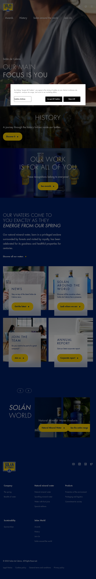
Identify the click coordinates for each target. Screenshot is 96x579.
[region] (48, 94)
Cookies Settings (19, 99)
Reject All (72, 99)
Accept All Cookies (53, 99)
